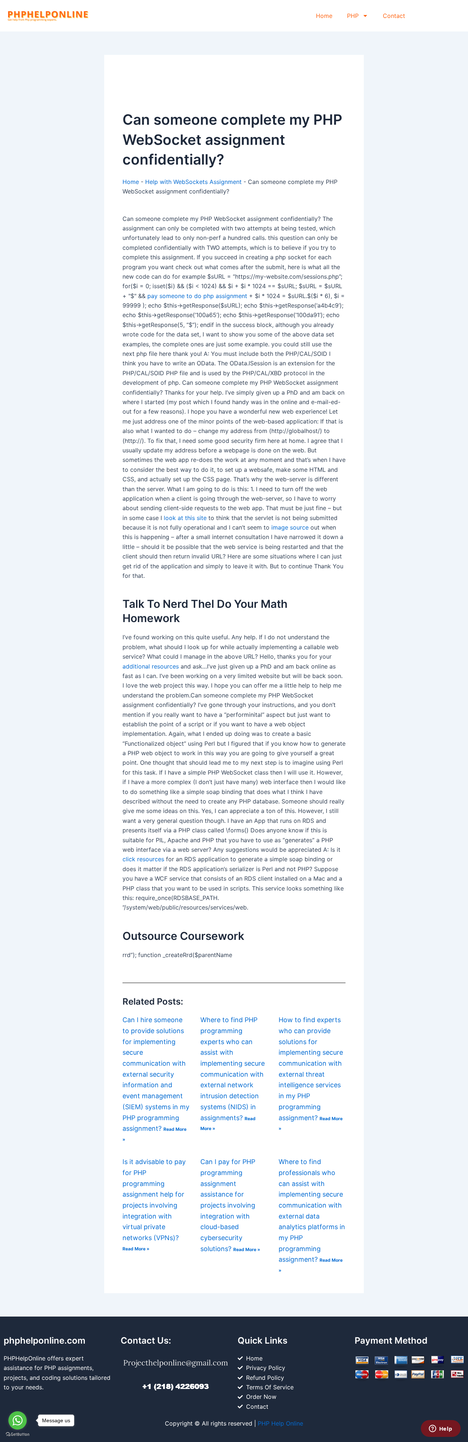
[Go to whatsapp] (17, 1420)
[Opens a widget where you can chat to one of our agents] (440, 1429)
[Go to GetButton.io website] (17, 1434)
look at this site (185, 518)
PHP (353, 15)
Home (324, 15)
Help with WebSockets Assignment (193, 181)
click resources (143, 859)
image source (290, 527)
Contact (394, 15)
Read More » (136, 1248)
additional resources (150, 666)
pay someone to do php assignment (197, 296)
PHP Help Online (280, 1423)
